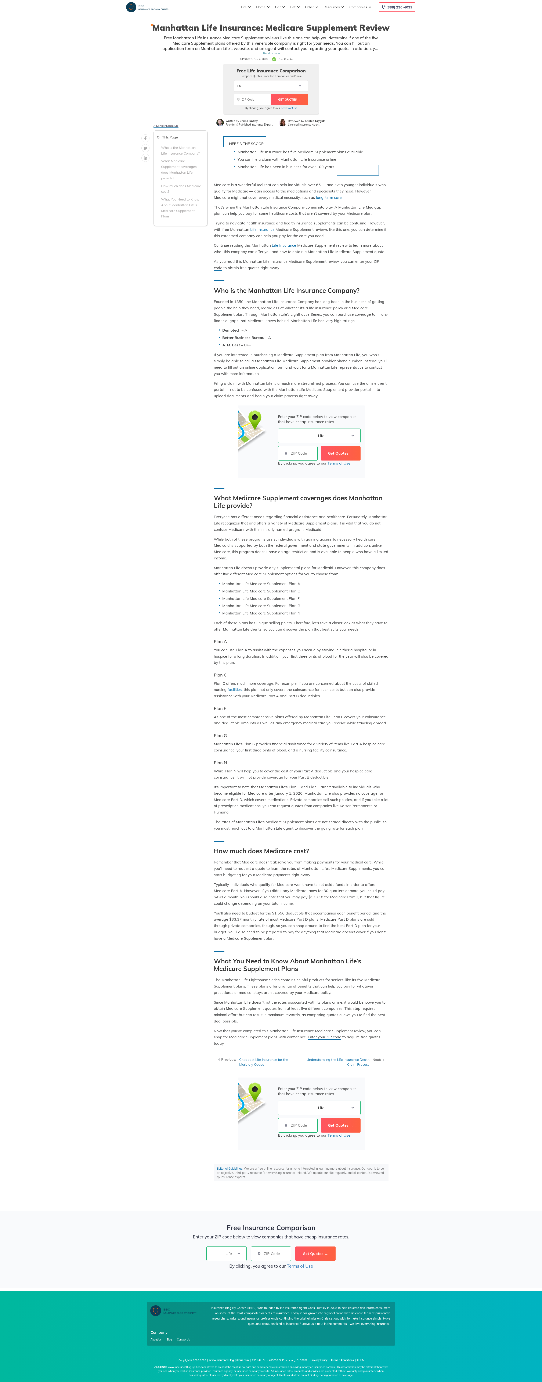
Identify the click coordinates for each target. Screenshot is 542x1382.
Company (159, 1332)
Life (244, 7)
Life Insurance (262, 229)
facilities (235, 689)
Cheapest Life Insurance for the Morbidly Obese (263, 1062)
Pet (293, 7)
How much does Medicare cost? (181, 189)
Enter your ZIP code (324, 1037)
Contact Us (183, 1339)
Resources (332, 7)
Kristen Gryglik (315, 121)
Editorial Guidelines (229, 1168)
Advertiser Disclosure (165, 125)
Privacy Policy (319, 1360)
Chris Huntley (249, 121)
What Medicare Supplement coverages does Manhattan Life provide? (179, 169)
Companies (358, 7)
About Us (156, 1339)
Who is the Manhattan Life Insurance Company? (180, 150)
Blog (169, 1339)
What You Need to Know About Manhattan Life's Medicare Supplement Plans (180, 207)
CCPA (360, 1360)
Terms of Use (289, 108)
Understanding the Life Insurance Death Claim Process (338, 1062)
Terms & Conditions (342, 1360)
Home (260, 7)
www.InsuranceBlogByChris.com (229, 1360)
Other (309, 7)
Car (278, 7)
